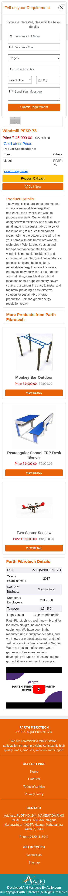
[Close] (61, 8)
